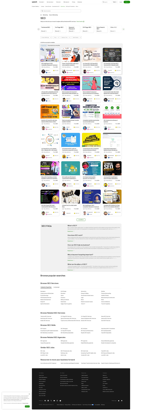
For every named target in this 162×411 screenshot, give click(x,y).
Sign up (126, 2)
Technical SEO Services (45, 316)
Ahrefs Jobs (63, 355)
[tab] (46, 287)
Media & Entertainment (45, 299)
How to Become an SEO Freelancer (48, 363)
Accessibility (97, 404)
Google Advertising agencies (67, 343)
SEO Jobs (42, 351)
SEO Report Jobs (44, 353)
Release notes (85, 391)
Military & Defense (65, 299)
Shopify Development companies (108, 343)
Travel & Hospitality (105, 303)
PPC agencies (84, 340)
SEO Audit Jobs (84, 351)
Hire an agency (42, 381)
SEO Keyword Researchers (87, 330)
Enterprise (41, 383)
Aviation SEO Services (86, 320)
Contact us (105, 387)
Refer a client (84, 387)
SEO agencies (43, 340)
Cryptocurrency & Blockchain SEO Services (70, 320)
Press (104, 385)
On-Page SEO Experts (66, 330)
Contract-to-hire (42, 389)
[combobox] (46, 37)
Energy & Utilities (85, 293)
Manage (27, 406)
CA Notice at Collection (77, 404)
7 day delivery (67, 95)
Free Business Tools (86, 389)
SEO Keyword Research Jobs (107, 353)
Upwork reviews (85, 379)
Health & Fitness (105, 295)
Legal (82, 297)
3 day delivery (46, 95)
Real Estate (63, 301)
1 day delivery (108, 152)
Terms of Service (60, 404)
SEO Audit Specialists (106, 330)
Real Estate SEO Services (46, 318)
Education (63, 293)
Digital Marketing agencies (87, 343)
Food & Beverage (44, 295)
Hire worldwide (42, 393)
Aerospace (42, 291)
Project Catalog (35, 6)
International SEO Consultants (108, 328)
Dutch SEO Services (105, 320)
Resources (84, 381)
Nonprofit (42, 301)
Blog (82, 383)
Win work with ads (64, 383)
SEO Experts (43, 328)
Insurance (63, 297)
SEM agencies (64, 340)
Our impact (105, 383)
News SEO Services (105, 316)
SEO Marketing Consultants (46, 332)
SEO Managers (64, 328)
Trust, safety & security (107, 389)
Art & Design (63, 291)
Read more (70, 231)
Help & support (85, 375)
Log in (121, 2)
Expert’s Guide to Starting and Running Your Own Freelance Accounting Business (111, 363)
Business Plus (42, 385)
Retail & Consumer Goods (87, 301)
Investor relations (106, 379)
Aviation (103, 291)
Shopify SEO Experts (85, 332)
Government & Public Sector (87, 295)
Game (62, 295)
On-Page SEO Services (86, 316)
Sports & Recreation (44, 303)
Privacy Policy (68, 404)
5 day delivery (67, 123)
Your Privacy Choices (88, 404)
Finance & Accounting (106, 293)
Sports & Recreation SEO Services (68, 318)
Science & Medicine (105, 301)
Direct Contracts (42, 391)
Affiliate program (85, 385)
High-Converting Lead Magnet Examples (70, 363)
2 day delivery (46, 67)
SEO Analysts (84, 328)
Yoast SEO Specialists (106, 332)
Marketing (45, 14)
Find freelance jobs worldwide (66, 379)
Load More (81, 219)
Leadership (105, 377)
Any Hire (41, 387)
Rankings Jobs (64, 353)
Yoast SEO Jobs (105, 351)
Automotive (83, 291)
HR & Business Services (45, 297)
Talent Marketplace (43, 377)
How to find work (63, 375)
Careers (104, 381)
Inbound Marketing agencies (107, 340)
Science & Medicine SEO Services (88, 318)
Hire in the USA (42, 395)
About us (105, 375)
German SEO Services (106, 318)
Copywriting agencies (45, 343)
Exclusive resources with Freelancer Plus (69, 385)
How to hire (41, 375)
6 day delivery (108, 208)
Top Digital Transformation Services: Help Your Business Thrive (91, 363)
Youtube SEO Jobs (85, 355)
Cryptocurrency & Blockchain (47, 293)
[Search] (103, 2)
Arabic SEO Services (45, 320)
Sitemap (103, 404)
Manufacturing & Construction (108, 297)
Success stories (85, 377)
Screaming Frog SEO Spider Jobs (88, 353)
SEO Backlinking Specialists (67, 332)
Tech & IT (83, 303)
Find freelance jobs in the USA (66, 381)
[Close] (29, 394)
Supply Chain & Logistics (66, 303)
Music (82, 299)
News (102, 299)
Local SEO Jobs (44, 355)
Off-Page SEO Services (66, 316)
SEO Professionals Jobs (66, 351)
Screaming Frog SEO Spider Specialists (49, 330)
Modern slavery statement (108, 391)
